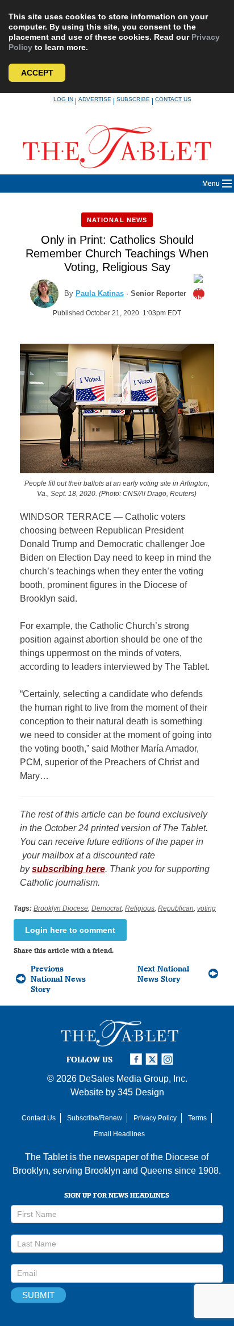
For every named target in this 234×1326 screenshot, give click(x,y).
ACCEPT (37, 72)
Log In (63, 99)
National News (117, 219)
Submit (38, 1295)
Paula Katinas (100, 293)
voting (206, 908)
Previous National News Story (58, 979)
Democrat (106, 908)
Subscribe (133, 99)
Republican (176, 908)
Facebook (137, 1059)
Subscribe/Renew (94, 1118)
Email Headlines (119, 1134)
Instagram (169, 1059)
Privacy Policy (155, 1118)
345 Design (141, 1092)
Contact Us (173, 99)
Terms (197, 1118)
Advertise (94, 99)
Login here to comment (70, 930)
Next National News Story (163, 973)
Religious (139, 908)
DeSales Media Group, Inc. (133, 1078)
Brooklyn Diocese (61, 908)
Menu (211, 183)
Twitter (153, 1059)
